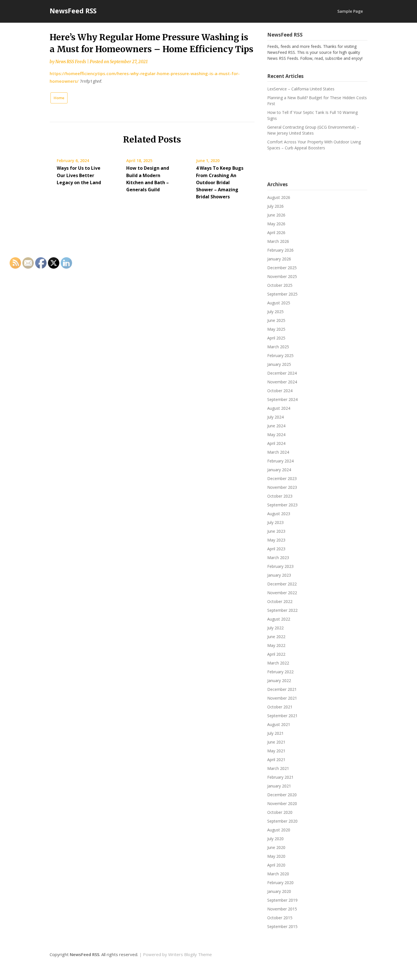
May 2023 (276, 540)
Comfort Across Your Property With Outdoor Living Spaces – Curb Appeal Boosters (314, 144)
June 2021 (276, 742)
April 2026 (276, 232)
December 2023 (282, 478)
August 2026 (278, 197)
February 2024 (280, 461)
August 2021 (278, 724)
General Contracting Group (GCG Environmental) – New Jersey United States (313, 130)
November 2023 (282, 487)
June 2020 (276, 847)
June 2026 (276, 215)
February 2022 (280, 671)
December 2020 (282, 794)
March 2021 (278, 768)
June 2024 (276, 425)
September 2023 (282, 505)
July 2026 (275, 206)
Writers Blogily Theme (190, 954)
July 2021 (275, 733)
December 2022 (282, 584)
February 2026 (280, 250)
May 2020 (276, 856)
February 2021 (280, 777)
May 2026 (276, 223)
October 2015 (279, 917)
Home (59, 97)
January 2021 (279, 786)
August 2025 (278, 302)
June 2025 (276, 320)
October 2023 (279, 496)
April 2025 (276, 338)
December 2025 (282, 267)
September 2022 (282, 610)
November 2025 (282, 276)
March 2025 (278, 346)
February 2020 (280, 882)
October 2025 (279, 285)
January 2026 (279, 259)
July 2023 (275, 522)
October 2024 (279, 390)
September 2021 (282, 715)
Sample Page (350, 11)
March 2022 (278, 663)
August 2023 (278, 513)
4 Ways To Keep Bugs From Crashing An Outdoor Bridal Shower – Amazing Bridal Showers (219, 182)
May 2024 (276, 434)
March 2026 (278, 241)
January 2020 (279, 891)
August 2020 (278, 830)
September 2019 (282, 900)
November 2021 (282, 698)
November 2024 (282, 382)
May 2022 (276, 645)
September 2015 (282, 926)
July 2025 (275, 311)
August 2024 (278, 408)
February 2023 (280, 566)
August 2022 (278, 619)
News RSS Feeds (70, 61)
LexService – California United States (300, 89)
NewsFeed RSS (73, 10)
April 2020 (276, 865)
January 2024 (279, 469)
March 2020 (278, 873)
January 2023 (279, 575)
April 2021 (276, 759)
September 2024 (282, 399)
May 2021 (276, 750)
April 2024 (276, 443)
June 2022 (276, 636)
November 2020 (282, 803)
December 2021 (282, 689)
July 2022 (275, 627)
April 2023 (276, 548)
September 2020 (282, 821)
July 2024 (275, 417)
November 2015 (282, 909)
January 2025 (279, 364)
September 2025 (282, 294)
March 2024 (278, 452)
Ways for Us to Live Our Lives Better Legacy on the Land (79, 175)
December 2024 (282, 373)
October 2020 (279, 812)
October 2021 (279, 707)
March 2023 (278, 557)
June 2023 (276, 531)
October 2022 (279, 601)
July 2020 (275, 838)
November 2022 (282, 592)
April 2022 (276, 654)
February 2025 (280, 355)
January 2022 (279, 680)
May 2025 (276, 329)
